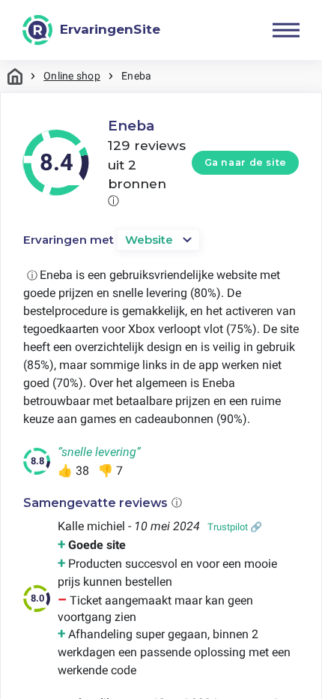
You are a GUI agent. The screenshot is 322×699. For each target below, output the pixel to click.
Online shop (71, 76)
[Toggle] (286, 30)
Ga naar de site (245, 162)
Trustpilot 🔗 (234, 526)
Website (149, 239)
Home (14, 76)
